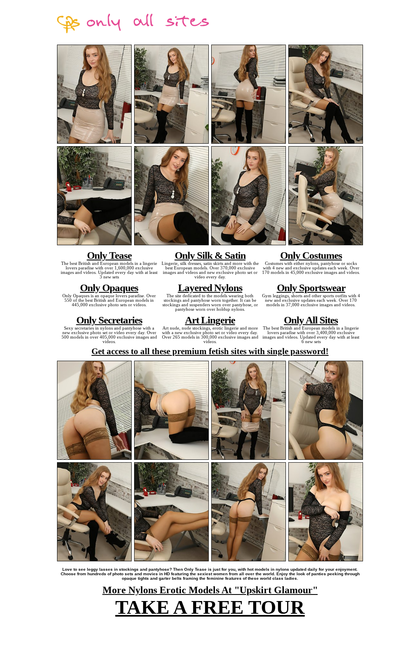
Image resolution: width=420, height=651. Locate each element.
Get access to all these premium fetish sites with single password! (210, 351)
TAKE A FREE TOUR (210, 607)
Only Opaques (109, 287)
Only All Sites (311, 320)
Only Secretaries (109, 320)
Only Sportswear (311, 287)
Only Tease (109, 255)
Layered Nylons (210, 287)
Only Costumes (311, 255)
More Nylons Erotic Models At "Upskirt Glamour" (210, 590)
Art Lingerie (210, 320)
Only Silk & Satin (210, 255)
